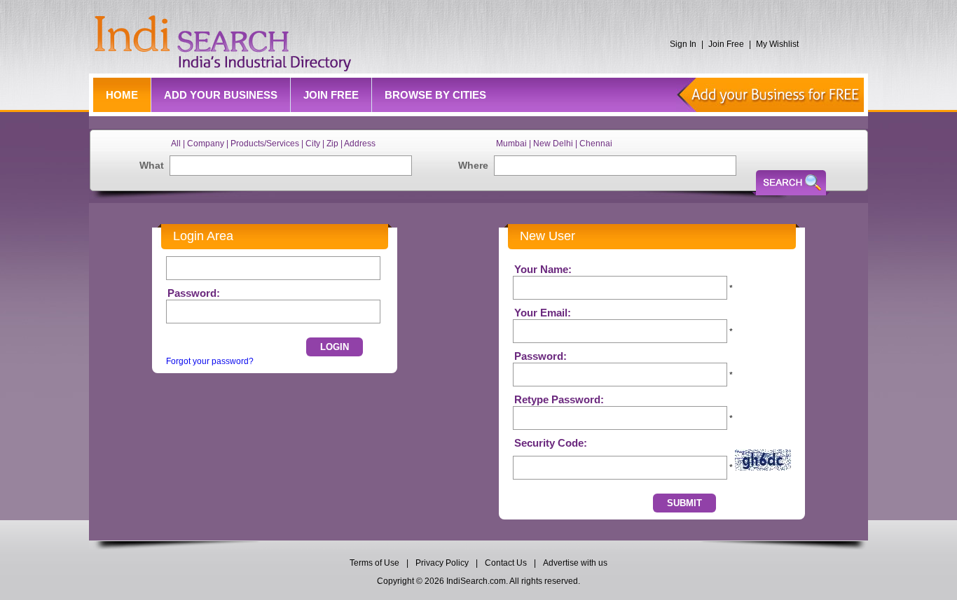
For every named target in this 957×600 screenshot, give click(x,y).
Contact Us (506, 563)
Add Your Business (220, 95)
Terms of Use (375, 563)
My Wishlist (777, 44)
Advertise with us (575, 563)
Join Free (726, 44)
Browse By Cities (435, 95)
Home (122, 95)
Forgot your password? (210, 361)
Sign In (683, 44)
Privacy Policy (442, 563)
